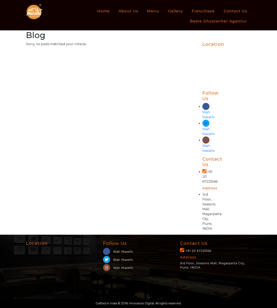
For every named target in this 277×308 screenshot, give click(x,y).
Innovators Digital (141, 303)
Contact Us (235, 11)
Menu (153, 11)
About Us (128, 11)
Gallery (175, 11)
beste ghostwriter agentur (218, 21)
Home (103, 11)
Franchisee (203, 11)
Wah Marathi (208, 114)
